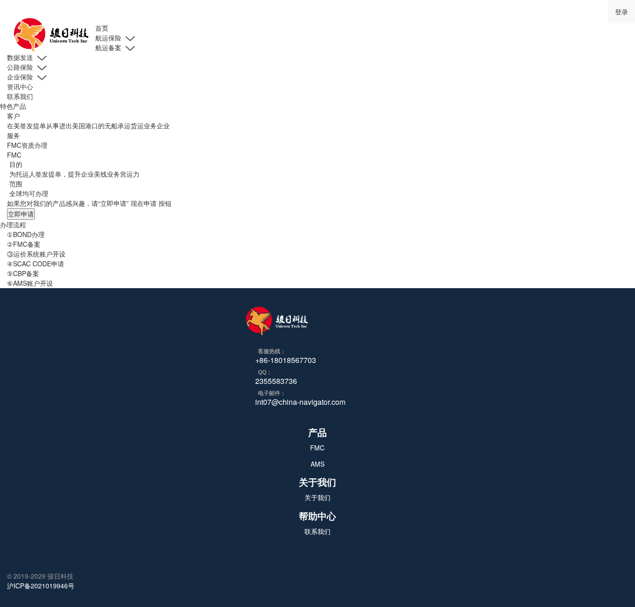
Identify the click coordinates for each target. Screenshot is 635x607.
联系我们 (20, 96)
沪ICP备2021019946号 (40, 585)
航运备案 (109, 47)
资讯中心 (20, 86)
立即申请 (21, 213)
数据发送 (21, 57)
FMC (317, 447)
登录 (621, 11)
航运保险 (109, 37)
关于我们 (317, 497)
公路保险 (21, 67)
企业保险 (21, 76)
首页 (101, 28)
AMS (317, 463)
